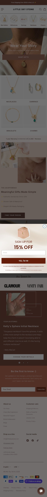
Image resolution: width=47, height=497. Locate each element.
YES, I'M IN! (23, 260)
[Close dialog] (44, 226)
